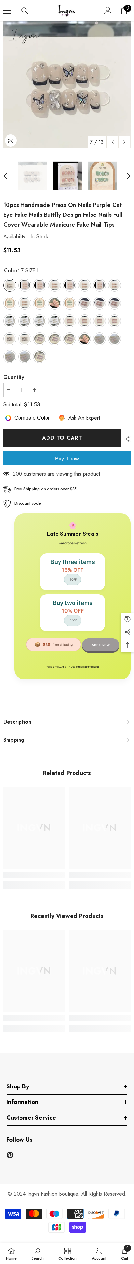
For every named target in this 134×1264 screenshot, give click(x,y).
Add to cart (62, 438)
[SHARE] (126, 439)
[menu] (7, 11)
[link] (34, 875)
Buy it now (67, 458)
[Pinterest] (10, 1155)
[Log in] (108, 10)
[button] (112, 142)
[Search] (25, 11)
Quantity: (14, 377)
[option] (67, 84)
